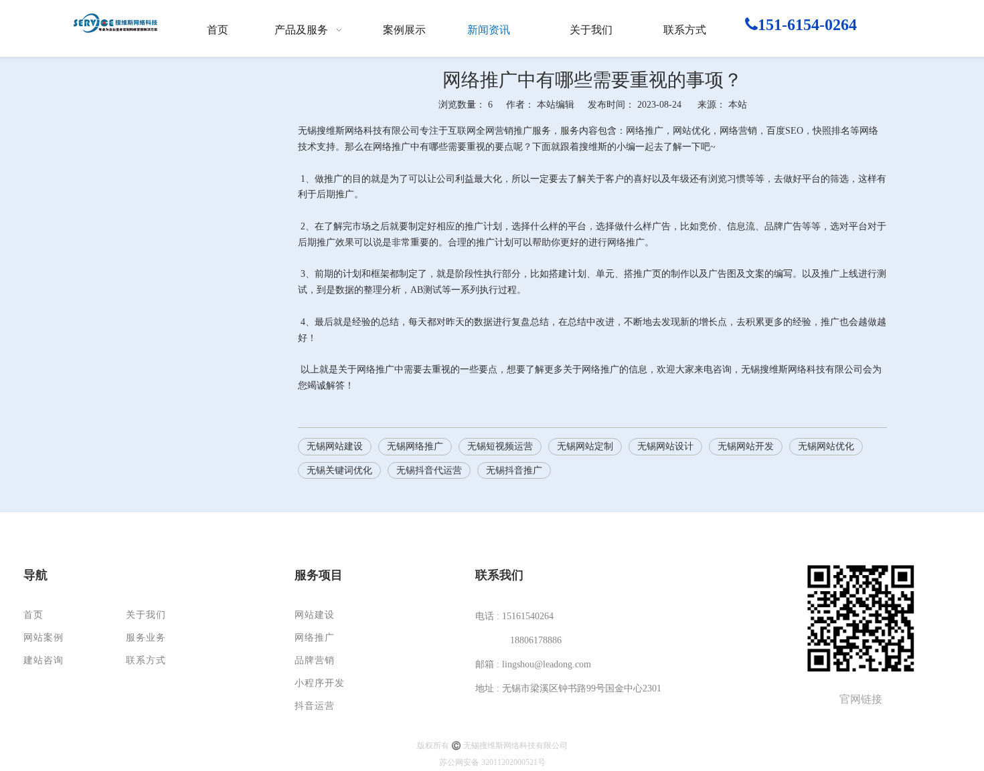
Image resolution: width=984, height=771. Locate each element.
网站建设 (315, 615)
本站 (737, 105)
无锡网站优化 (826, 446)
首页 (33, 615)
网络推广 (315, 638)
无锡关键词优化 (339, 470)
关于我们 (146, 615)
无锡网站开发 (746, 446)
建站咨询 (43, 660)
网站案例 (43, 638)
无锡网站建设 (335, 446)
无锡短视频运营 (500, 446)
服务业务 (146, 638)
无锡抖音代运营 (429, 470)
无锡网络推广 (415, 446)
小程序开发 (320, 683)
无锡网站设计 (665, 446)
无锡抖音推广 (514, 470)
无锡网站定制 (585, 446)
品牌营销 (315, 660)
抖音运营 (315, 706)
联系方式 (146, 660)
